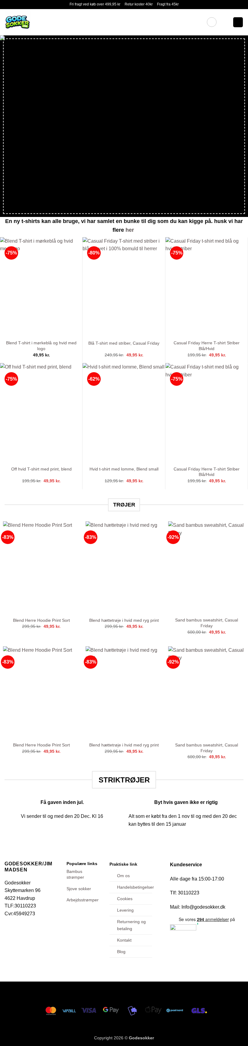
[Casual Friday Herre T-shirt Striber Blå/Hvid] (206, 286)
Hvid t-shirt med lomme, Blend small (124, 469)
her (130, 230)
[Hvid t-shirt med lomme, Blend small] (124, 412)
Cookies (124, 898)
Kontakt (124, 940)
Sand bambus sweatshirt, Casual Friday (206, 623)
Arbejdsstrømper (83, 899)
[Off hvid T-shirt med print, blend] (41, 412)
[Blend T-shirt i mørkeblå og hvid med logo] (41, 286)
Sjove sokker (79, 888)
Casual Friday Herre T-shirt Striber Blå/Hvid (207, 345)
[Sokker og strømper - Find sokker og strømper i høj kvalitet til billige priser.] (49, 22)
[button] (212, 22)
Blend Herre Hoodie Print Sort (41, 620)
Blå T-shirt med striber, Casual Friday (123, 343)
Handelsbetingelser (135, 887)
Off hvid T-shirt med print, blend (41, 469)
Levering (125, 910)
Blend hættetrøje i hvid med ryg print (124, 620)
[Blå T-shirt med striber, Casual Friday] (124, 286)
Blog (121, 951)
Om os (123, 875)
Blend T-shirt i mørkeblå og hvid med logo (41, 345)
